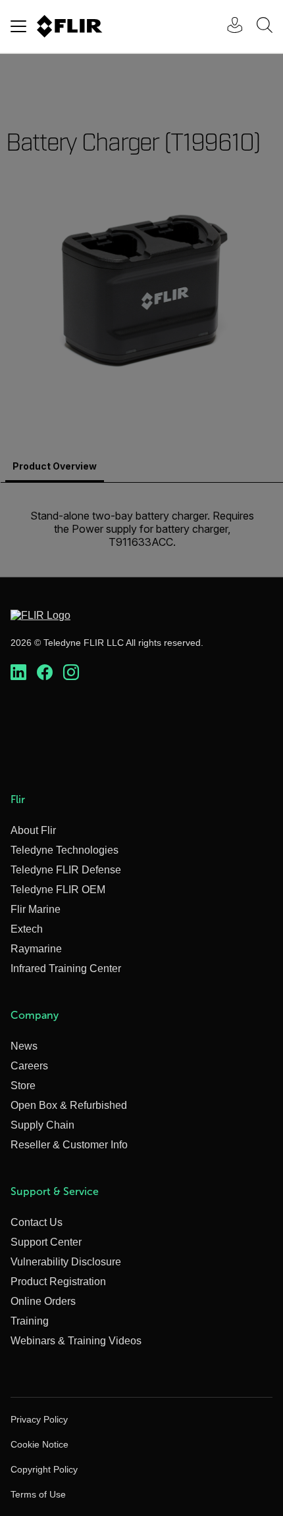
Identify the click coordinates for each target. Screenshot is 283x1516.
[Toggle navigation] (18, 26)
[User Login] (228, 26)
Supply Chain (42, 1125)
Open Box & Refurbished (69, 1105)
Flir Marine (36, 909)
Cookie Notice (39, 1444)
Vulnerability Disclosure (66, 1261)
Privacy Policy (39, 1419)
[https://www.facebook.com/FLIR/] (45, 673)
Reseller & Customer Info (69, 1144)
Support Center (46, 1242)
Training (30, 1321)
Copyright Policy (44, 1469)
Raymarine (36, 948)
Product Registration (58, 1281)
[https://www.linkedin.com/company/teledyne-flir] (18, 673)
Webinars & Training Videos (76, 1340)
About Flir (33, 830)
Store (23, 1085)
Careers (29, 1065)
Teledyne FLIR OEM (58, 889)
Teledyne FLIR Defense (66, 869)
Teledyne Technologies (64, 850)
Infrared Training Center (66, 968)
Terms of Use (38, 1494)
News (24, 1046)
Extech (27, 929)
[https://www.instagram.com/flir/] (71, 673)
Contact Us (37, 1222)
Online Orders (43, 1301)
